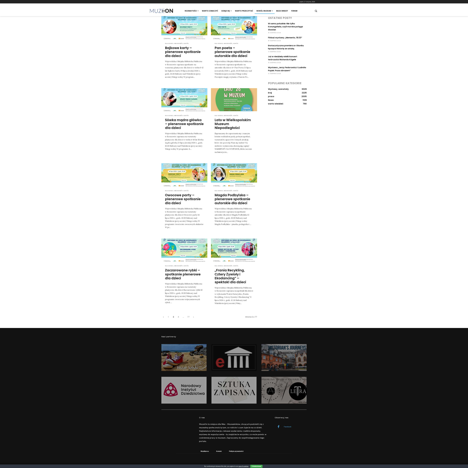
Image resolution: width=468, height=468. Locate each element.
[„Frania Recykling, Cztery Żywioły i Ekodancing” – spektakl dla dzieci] (234, 250)
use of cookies (243, 466)
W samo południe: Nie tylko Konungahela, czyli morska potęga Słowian (285, 26)
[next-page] (193, 317)
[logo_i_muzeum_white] (234, 357)
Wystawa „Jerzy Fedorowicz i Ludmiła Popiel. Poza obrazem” (287, 69)
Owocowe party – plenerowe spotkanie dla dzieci (183, 199)
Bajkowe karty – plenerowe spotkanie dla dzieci (183, 52)
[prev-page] (163, 317)
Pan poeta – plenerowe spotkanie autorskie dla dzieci (232, 52)
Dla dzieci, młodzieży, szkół (177, 43)
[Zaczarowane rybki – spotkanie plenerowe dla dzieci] (184, 250)
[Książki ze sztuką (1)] (284, 390)
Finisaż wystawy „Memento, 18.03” (285, 37)
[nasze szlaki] (184, 357)
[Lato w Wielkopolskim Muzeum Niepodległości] (234, 99)
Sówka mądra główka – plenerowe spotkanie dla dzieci (184, 124)
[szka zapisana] (234, 390)
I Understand (256, 466)
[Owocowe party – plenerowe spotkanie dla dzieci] (184, 174)
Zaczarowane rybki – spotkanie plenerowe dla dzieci (183, 274)
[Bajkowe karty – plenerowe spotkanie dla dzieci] (184, 27)
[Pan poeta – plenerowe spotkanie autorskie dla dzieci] (234, 27)
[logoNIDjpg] (184, 390)
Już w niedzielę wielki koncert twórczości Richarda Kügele (282, 58)
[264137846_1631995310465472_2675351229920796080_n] (284, 357)
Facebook (287, 427)
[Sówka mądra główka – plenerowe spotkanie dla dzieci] (184, 99)
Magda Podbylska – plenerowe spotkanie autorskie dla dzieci (232, 199)
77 (188, 317)
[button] (316, 11)
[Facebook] (278, 427)
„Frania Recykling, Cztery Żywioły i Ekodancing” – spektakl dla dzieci (230, 276)
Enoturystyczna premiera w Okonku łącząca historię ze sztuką (286, 47)
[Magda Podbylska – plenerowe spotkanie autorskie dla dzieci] (234, 174)
